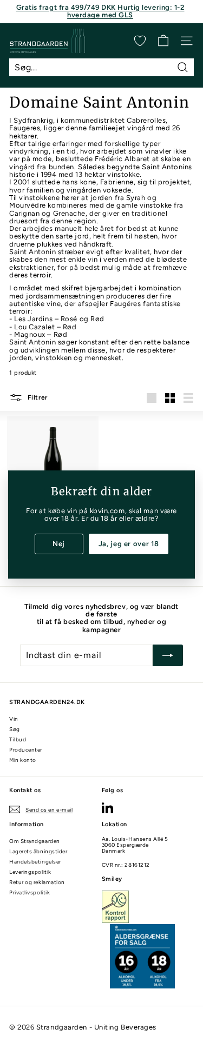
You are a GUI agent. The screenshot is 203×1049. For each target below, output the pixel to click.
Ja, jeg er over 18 (129, 544)
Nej (59, 544)
